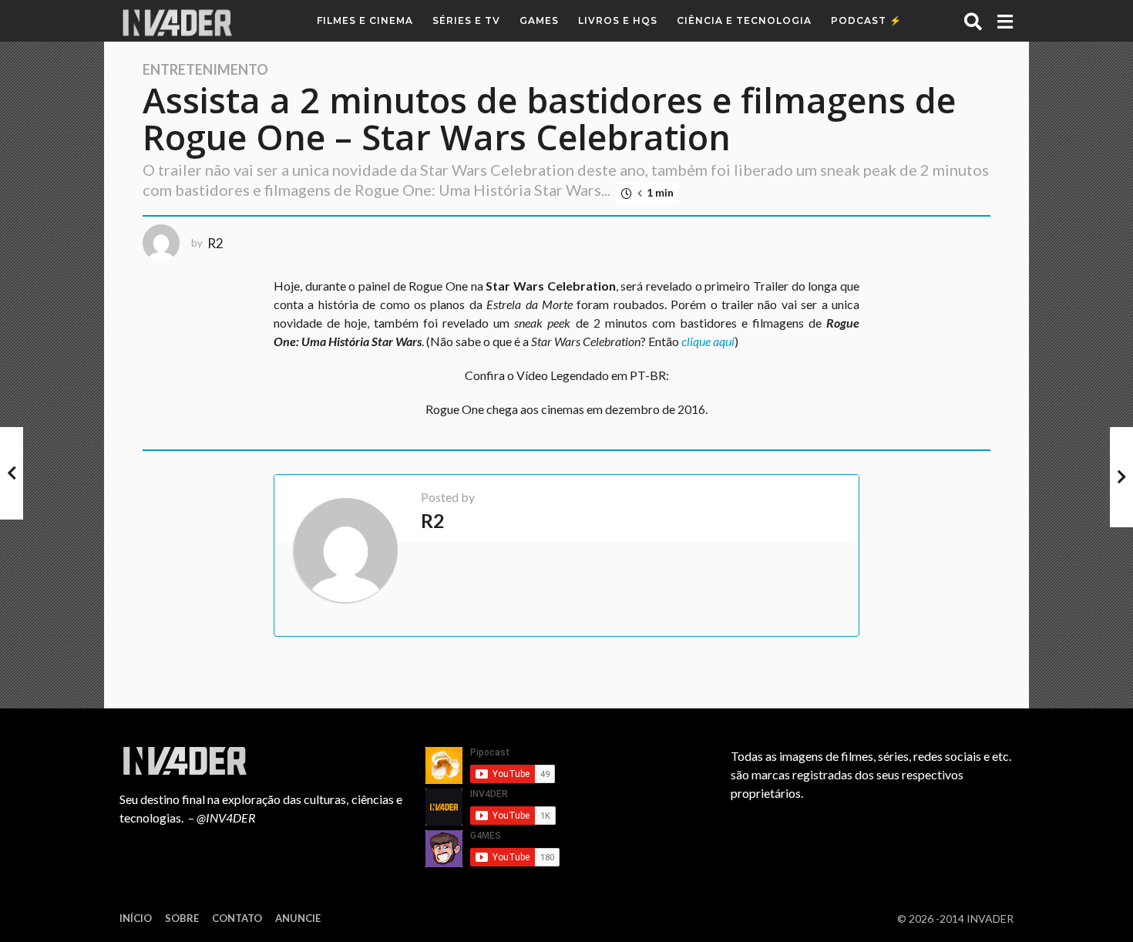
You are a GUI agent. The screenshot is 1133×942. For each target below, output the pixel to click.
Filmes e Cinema (365, 20)
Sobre (182, 918)
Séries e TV (466, 20)
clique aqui (708, 341)
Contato (237, 918)
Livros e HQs (617, 20)
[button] (973, 20)
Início (135, 918)
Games (539, 20)
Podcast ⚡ (866, 20)
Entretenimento (205, 69)
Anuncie (298, 918)
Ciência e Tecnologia (744, 20)
